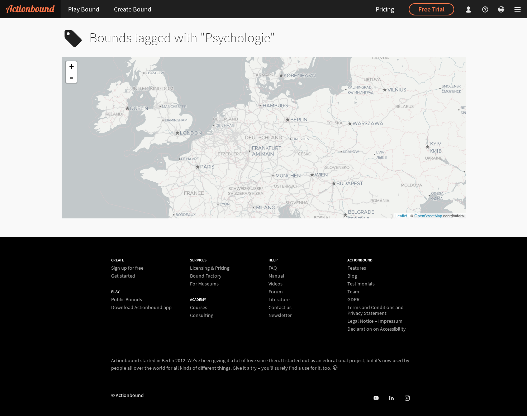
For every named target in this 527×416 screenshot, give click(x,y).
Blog (352, 276)
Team (353, 291)
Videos (276, 283)
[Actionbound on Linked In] (391, 398)
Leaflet (401, 215)
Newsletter (280, 315)
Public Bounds (126, 300)
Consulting (201, 315)
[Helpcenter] (486, 9)
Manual (276, 276)
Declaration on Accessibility (376, 329)
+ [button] (71, 66)
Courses (198, 307)
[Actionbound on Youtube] (376, 398)
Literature (279, 299)
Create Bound (132, 9)
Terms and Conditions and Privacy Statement (375, 310)
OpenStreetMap (428, 215)
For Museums (204, 283)
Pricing (385, 9)
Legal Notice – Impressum (375, 321)
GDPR (353, 299)
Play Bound (83, 9)
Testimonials (361, 283)
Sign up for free (127, 268)
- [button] (71, 77)
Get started (123, 276)
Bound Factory (206, 276)
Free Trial (431, 9)
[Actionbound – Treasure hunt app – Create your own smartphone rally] (30, 9)
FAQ (273, 268)
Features (356, 268)
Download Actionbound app (141, 307)
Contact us (280, 307)
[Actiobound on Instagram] (407, 398)
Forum (276, 291)
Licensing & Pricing (209, 268)
